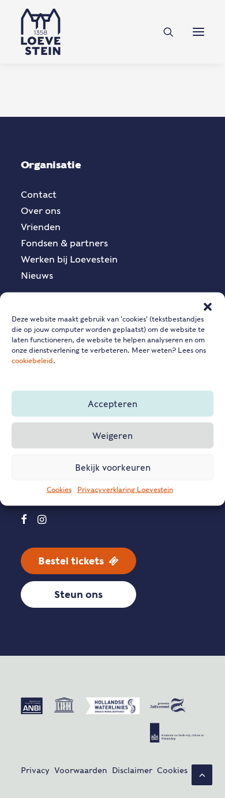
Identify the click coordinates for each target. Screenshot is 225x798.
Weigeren (112, 435)
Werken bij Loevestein (69, 259)
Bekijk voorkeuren (113, 467)
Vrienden (41, 226)
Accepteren (112, 403)
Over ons (41, 210)
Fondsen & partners (64, 243)
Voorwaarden (80, 770)
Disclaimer (132, 770)
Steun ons (78, 594)
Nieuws (37, 275)
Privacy (35, 770)
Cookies (59, 489)
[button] (207, 307)
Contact (39, 194)
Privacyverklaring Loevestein (125, 489)
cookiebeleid (32, 360)
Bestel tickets (71, 561)
